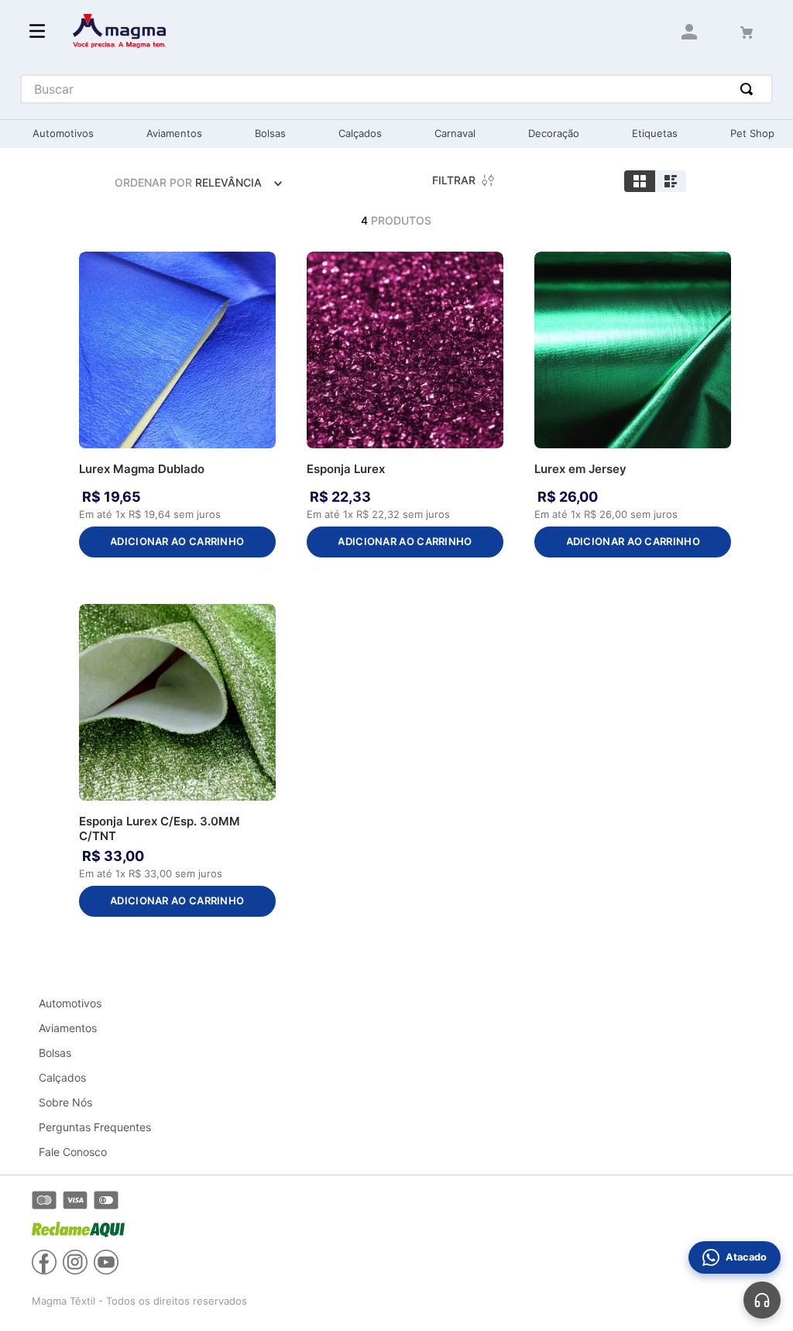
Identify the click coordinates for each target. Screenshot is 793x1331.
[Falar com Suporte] (762, 1300)
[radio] (639, 181)
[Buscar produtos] (749, 89)
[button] (260, 268)
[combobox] (397, 89)
